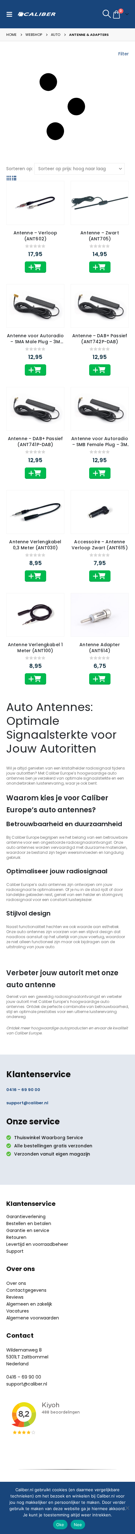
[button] (11, 14)
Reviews (15, 1297)
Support (15, 1251)
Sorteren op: (19, 168)
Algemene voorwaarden (32, 1318)
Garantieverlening (26, 1216)
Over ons (16, 1283)
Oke (60, 1524)
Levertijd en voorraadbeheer (37, 1244)
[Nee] (127, 1508)
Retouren (16, 1237)
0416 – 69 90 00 (23, 1090)
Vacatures (17, 1311)
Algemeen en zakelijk (29, 1304)
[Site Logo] (36, 14)
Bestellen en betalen (28, 1223)
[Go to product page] (35, 202)
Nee (78, 1524)
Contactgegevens (26, 1290)
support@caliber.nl (27, 1103)
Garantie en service (27, 1230)
